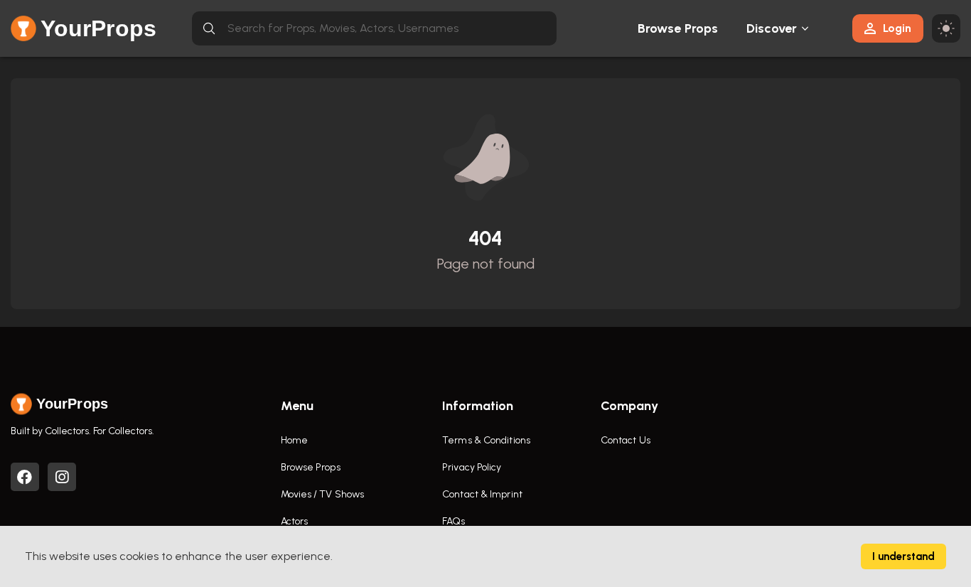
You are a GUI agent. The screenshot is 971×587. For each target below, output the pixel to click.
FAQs (453, 521)
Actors (295, 521)
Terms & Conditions (486, 440)
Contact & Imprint (482, 494)
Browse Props (678, 28)
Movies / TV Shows (323, 494)
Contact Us (625, 440)
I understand (903, 556)
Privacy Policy (471, 467)
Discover (772, 28)
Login (897, 28)
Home (294, 440)
